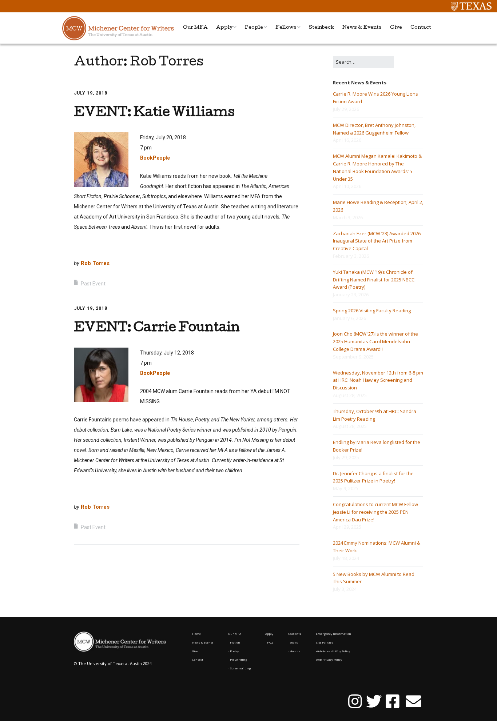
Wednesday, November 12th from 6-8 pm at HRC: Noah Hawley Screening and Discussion (378, 380)
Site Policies (324, 642)
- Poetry (233, 651)
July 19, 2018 (90, 93)
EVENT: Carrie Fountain (157, 328)
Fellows (286, 27)
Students (294, 634)
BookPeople (155, 158)
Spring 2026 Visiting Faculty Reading (372, 310)
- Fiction (234, 642)
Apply (224, 27)
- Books (293, 642)
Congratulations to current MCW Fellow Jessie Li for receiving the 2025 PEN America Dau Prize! (375, 512)
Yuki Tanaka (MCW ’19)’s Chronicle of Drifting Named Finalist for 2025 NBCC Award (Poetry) (373, 280)
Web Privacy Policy (329, 659)
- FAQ (269, 642)
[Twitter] (374, 701)
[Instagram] (355, 701)
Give (396, 27)
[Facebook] (392, 701)
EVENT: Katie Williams (154, 113)
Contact (420, 27)
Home (196, 634)
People (254, 27)
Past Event (93, 284)
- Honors (294, 651)
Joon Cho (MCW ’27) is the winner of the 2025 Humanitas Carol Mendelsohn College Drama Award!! (375, 341)
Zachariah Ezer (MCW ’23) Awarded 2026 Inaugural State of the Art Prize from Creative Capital (377, 241)
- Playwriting (237, 659)
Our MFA (195, 27)
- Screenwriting (239, 668)
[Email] (413, 701)
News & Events (362, 27)
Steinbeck (321, 27)
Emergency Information (333, 634)
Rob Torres (95, 263)
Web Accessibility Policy (333, 651)
